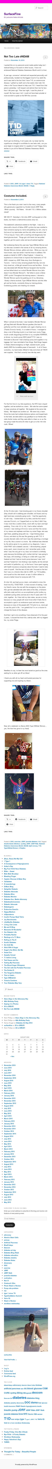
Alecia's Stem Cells (11, 1237)
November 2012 (9, 1187)
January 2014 (9, 1154)
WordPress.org (9, 1376)
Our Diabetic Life (10, 932)
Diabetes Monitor (10, 896)
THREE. (7, 1442)
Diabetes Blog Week (11, 1253)
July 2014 (7, 1139)
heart (18, 1406)
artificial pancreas (12, 1388)
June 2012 (7, 1200)
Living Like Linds (10, 924)
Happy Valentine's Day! (12, 1439)
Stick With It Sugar (11, 947)
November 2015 (9, 1101)
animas (6, 1240)
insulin (39, 1406)
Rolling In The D (10, 940)
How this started (17, 41)
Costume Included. (15, 195)
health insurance (9, 1406)
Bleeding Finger (10, 876)
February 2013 (9, 1179)
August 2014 (8, 1136)
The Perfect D (9, 970)
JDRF (16, 184)
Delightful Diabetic (11, 889)
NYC (25, 1413)
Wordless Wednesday (12, 1437)
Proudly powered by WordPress (26, 1464)
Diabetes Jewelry (10, 1258)
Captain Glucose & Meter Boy (15, 879)
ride (35, 1414)
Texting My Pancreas (11, 962)
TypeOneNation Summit (13, 1296)
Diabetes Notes (9, 1260)
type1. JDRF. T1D (31, 1419)
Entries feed (8, 1371)
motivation (8, 1278)
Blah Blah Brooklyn (11, 874)
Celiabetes (8, 881)
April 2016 (7, 1088)
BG (25, 1388)
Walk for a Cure (9, 1423)
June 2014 (7, 1141)
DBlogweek (27, 1393)
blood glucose (34, 1388)
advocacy (7, 1235)
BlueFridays (8, 1245)
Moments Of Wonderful (12, 929)
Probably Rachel (10, 934)
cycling (23, 844)
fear (39, 1403)
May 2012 (7, 1202)
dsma (34, 1402)
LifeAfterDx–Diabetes (11, 922)
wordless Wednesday (22, 1423)
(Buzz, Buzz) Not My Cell (13, 858)
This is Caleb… (9, 975)
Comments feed (10, 1373)
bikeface (17, 844)
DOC (12, 184)
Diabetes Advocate (11, 891)
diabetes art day (10, 1250)
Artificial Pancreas (11, 1242)
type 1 (23, 1419)
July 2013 (7, 1167)
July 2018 (7, 1070)
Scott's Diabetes (10, 942)
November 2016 (9, 1075)
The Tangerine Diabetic (12, 973)
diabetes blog (33, 1398)
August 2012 (8, 1194)
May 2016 (7, 1085)
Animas (38, 1385)
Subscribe (9, 1225)
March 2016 (8, 1090)
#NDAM (6, 151)
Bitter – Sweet (9, 871)
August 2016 (8, 1080)
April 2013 (7, 1174)
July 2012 (7, 1197)
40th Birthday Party (11, 1001)
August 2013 (8, 1164)
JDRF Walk (8, 1273)
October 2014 (9, 1131)
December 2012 (9, 1184)
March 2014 (8, 1149)
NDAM (26, 186)
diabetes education (11, 1255)
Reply (31, 186)
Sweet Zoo (8, 952)
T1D (39, 846)
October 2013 (9, 1159)
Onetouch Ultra (9, 1283)
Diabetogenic (9, 907)
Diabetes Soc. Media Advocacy (15, 899)
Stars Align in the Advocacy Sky (16, 999)
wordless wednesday (12, 1303)
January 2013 (9, 1182)
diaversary (8, 1263)
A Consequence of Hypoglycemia (16, 864)
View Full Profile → (10, 1360)
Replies (22, 848)
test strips (15, 1419)
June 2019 (7, 1068)
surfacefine (8, 1025)
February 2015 (9, 1121)
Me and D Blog (9, 927)
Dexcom (7, 1247)
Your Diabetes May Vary (13, 983)
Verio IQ (7, 1298)
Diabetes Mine (9, 894)
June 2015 (7, 1111)
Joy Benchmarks (10, 919)
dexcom (37, 1392)
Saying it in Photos (11, 1004)
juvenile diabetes (31, 841)
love (21, 1413)
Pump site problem (11, 1288)
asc (22, 1388)
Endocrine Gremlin (11, 909)
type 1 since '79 (27, 184)
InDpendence (9, 914)
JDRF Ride (34, 844)
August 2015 (8, 1106)
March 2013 (8, 1177)
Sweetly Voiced (9, 955)
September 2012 (10, 1192)
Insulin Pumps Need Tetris (14, 917)
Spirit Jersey (33, 846)
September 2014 (10, 1133)
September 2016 (10, 1078)
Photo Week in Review (12, 1286)
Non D (6, 1280)
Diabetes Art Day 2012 (24, 1023)
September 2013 (10, 1161)
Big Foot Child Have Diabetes (15, 869)
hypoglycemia (31, 1406)
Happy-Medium (9, 912)
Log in (6, 1368)
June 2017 (7, 1073)
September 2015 (10, 1103)
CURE (7, 1392)
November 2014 (9, 1128)
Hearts (23, 1406)
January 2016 (9, 1095)
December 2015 (9, 1098)
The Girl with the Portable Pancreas (17, 968)
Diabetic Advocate (10, 904)
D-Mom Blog (8, 886)
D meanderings (9, 884)
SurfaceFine (12, 14)
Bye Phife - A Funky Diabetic (14, 1434)
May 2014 (7, 1144)
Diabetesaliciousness (12, 902)
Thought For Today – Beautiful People (20, 1451)
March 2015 (8, 1118)
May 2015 (7, 1113)
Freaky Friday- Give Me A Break (15, 1432)
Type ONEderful (10, 978)
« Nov (12, 1056)
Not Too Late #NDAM (16, 56)
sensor (39, 1414)
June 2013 (7, 1169)
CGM (45, 1388)
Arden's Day (8, 866)
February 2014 (9, 1151)
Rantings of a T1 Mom (12, 937)
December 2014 (9, 1126)
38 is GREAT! (9, 1006)
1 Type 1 (7, 861)
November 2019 (9, 1065)
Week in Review (10, 1301)
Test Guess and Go (11, 960)
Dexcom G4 (8, 1398)
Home (6, 41)
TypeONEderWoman (11, 848)
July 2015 (7, 1108)
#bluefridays (8, 1385)
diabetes (19, 1397)
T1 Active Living (10, 957)
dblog (20, 1392)
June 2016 (7, 1083)
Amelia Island (8, 844)
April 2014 (7, 1146)
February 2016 (9, 1093)
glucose (44, 1403)
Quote (30, 1414)
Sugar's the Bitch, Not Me (13, 950)
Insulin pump (11, 1409)
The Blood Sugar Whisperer (14, 965)
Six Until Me (8, 945)
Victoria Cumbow (10, 980)
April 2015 (7, 1116)
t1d (20, 184)
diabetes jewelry (10, 1403)
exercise (18, 841)
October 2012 (9, 1189)
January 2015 (9, 1123)
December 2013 (9, 1156)
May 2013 (7, 1172)
